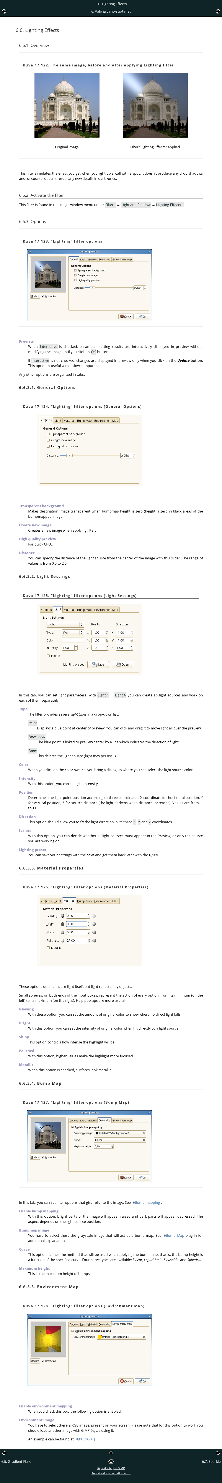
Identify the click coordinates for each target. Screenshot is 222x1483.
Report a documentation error (111, 1473)
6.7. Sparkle (211, 1461)
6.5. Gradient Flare (16, 1461)
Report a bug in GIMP (111, 1468)
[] (86, 1439)
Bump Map (175, 1235)
